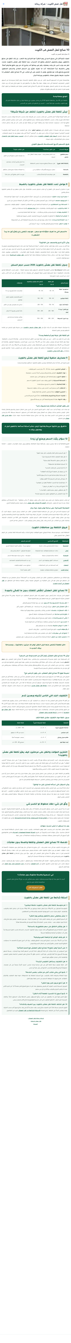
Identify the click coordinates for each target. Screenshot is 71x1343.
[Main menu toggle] (3, 4)
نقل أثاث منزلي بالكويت (55, 351)
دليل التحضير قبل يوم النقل (14, 864)
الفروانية (65, 555)
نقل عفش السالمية (17, 255)
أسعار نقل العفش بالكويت (47, 136)
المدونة (35, 1024)
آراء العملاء (35, 864)
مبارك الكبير (64, 570)
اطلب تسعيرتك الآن (35, 888)
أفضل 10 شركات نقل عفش (36, 503)
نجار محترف (31, 208)
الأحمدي (65, 560)
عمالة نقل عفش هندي (39, 686)
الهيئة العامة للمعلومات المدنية (24, 832)
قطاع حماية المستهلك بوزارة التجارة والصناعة (31, 818)
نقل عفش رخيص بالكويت (32, 327)
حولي (66, 551)
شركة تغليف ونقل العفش (48, 713)
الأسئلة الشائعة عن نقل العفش (29, 1010)
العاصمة (65, 546)
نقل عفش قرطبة (36, 1021)
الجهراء (66, 565)
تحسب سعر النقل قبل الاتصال (12, 136)
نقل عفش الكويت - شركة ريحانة (49, 4)
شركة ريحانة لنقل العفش (36, 1018)
